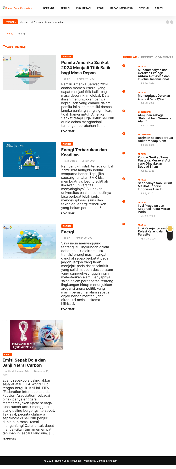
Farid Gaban (70, 160)
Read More (68, 131)
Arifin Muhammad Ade (17, 371)
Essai (100, 8)
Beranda (48, 8)
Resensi (144, 8)
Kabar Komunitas (121, 8)
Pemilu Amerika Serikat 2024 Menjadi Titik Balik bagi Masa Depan (85, 67)
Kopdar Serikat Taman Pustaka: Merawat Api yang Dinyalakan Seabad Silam (154, 161)
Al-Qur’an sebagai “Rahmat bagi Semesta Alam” (154, 118)
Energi (67, 231)
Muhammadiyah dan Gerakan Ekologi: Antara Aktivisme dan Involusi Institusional (154, 74)
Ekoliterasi (83, 8)
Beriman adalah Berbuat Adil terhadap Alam (155, 139)
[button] (167, 22)
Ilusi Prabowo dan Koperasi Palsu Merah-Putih (154, 209)
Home (10, 33)
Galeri (159, 8)
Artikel (65, 8)
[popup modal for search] (172, 8)
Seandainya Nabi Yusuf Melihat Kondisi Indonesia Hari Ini (155, 186)
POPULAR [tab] (130, 57)
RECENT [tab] (147, 57)
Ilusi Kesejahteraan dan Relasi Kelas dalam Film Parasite (155, 231)
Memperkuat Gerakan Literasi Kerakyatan (42, 22)
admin (67, 78)
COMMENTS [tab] (164, 57)
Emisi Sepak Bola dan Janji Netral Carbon (24, 363)
